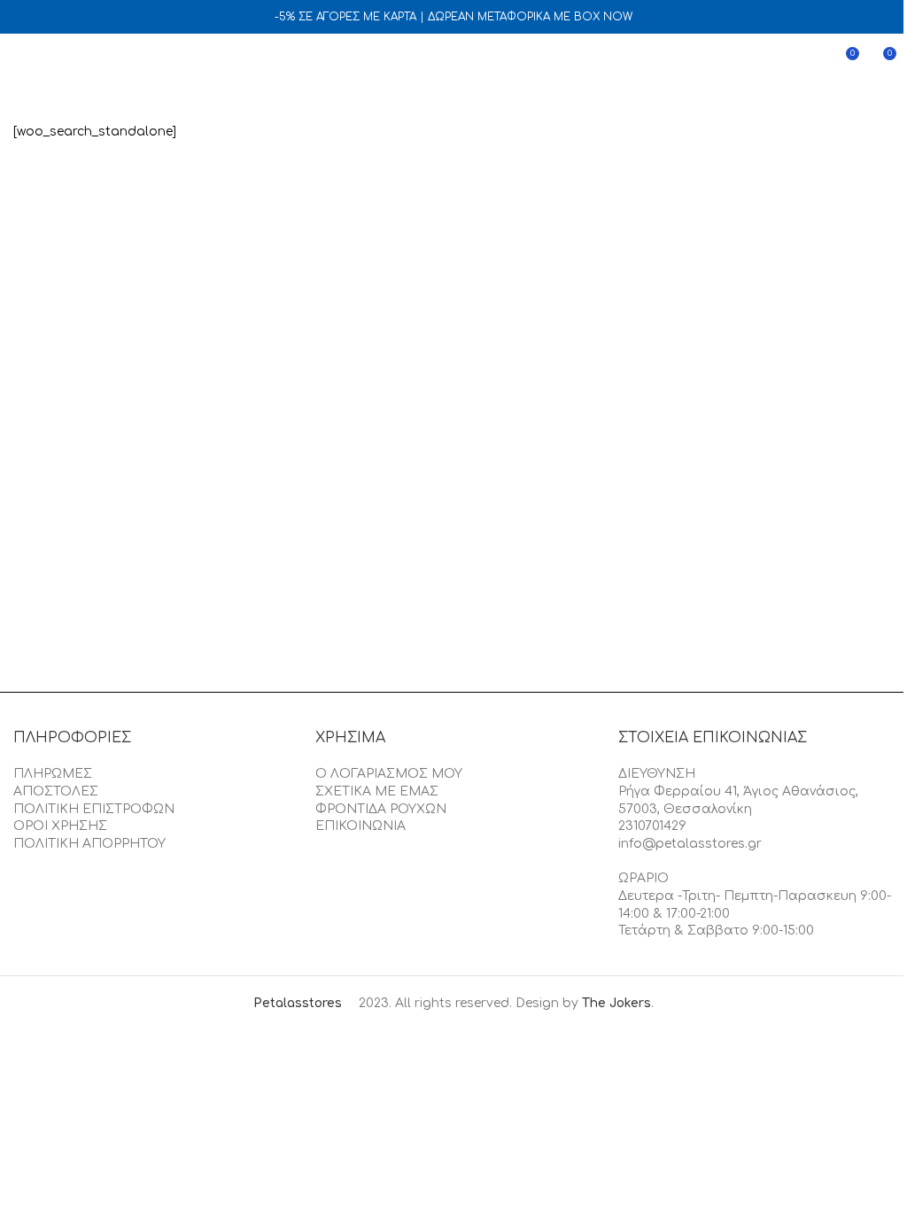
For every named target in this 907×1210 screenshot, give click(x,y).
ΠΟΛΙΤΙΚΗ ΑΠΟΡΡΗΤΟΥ (89, 843)
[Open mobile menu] (20, 60)
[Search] (52, 60)
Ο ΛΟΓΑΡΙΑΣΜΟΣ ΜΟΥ (388, 773)
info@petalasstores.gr (690, 843)
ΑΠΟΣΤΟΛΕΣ (55, 791)
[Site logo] (453, 59)
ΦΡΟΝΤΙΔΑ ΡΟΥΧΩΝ (380, 809)
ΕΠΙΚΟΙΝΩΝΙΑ (360, 826)
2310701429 (652, 826)
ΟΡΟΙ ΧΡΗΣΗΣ (60, 826)
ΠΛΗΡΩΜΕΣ (52, 773)
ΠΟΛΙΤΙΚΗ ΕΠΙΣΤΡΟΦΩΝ (93, 809)
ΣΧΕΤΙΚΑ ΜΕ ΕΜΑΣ (376, 791)
